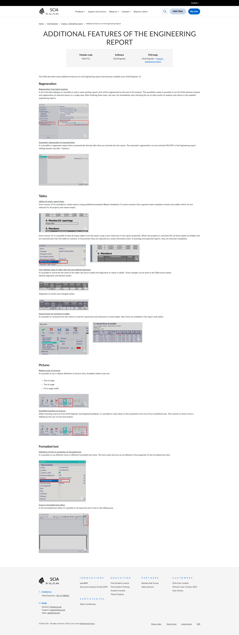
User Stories (177, 591)
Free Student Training (120, 587)
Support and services (97, 12)
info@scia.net (55, 607)
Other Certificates (88, 604)
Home (41, 24)
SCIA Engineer (52, 24)
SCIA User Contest (180, 583)
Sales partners (148, 587)
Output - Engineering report (72, 24)
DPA (198, 624)
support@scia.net (57, 610)
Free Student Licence (120, 583)
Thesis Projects (117, 594)
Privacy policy (156, 624)
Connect (125, 12)
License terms (186, 624)
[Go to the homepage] (49, 581)
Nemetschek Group (150, 583)
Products (79, 12)
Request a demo (141, 12)
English (194, 3)
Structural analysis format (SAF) (94, 587)
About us (113, 12)
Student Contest (118, 591)
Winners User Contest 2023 (184, 587)
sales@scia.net (53, 613)
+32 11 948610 (62, 596)
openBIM (84, 583)
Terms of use (171, 624)
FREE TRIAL (178, 11)
